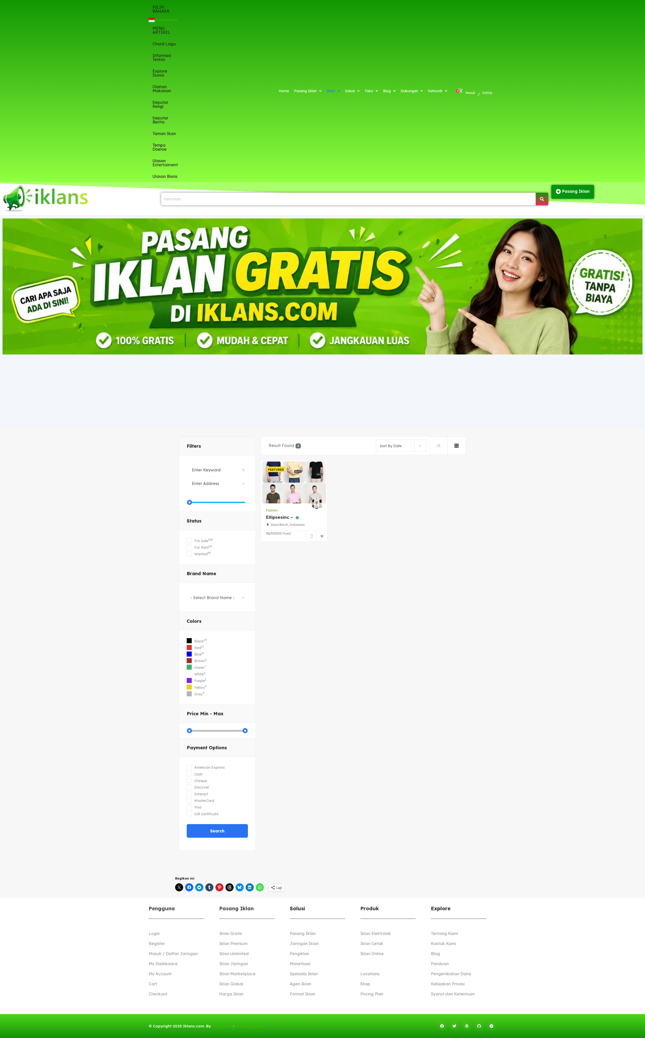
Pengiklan (299, 953)
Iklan (331, 91)
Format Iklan (302, 993)
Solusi (350, 91)
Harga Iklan (231, 993)
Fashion (272, 510)
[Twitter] (454, 1026)
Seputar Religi (160, 104)
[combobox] (217, 597)
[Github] (479, 1026)
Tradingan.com (250, 1026)
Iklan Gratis (230, 933)
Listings (367, 963)
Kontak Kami (443, 943)
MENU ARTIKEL (161, 30)
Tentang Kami (444, 933)
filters (194, 446)
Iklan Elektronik (375, 933)
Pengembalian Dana (451, 973)
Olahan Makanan (161, 88)
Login (154, 933)
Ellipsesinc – (280, 517)
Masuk (470, 93)
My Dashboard (163, 963)
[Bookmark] (322, 536)
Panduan (440, 963)
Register (157, 943)
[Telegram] (491, 1026)
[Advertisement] (322, 391)
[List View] (438, 446)
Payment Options (207, 748)
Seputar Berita (160, 119)
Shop (365, 983)
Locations (369, 973)
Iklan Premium (233, 943)
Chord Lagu (164, 43)
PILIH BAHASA (160, 9)
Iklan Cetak (371, 943)
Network (435, 91)
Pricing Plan (371, 993)
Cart (153, 983)
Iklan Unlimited (234, 953)
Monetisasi (300, 963)
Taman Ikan (164, 133)
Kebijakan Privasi (448, 983)
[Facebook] (442, 1026)
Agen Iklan (300, 983)
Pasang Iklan (305, 91)
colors (194, 621)
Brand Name (201, 573)
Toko (369, 91)
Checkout (158, 993)
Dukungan (409, 91)
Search (217, 830)
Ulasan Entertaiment (165, 162)
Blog (387, 91)
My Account (160, 973)
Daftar (487, 93)
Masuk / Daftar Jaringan (173, 953)
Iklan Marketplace (237, 973)
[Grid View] (456, 446)
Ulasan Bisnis (164, 176)
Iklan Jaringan (233, 963)
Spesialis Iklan (304, 973)
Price (205, 714)
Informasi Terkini (161, 57)
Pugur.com (222, 1026)
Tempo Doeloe (159, 147)
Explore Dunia (159, 73)
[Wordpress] (467, 1026)
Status (194, 521)
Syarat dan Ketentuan (453, 993)
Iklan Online (372, 953)
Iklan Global (231, 983)
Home (284, 91)
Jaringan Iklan (304, 943)
